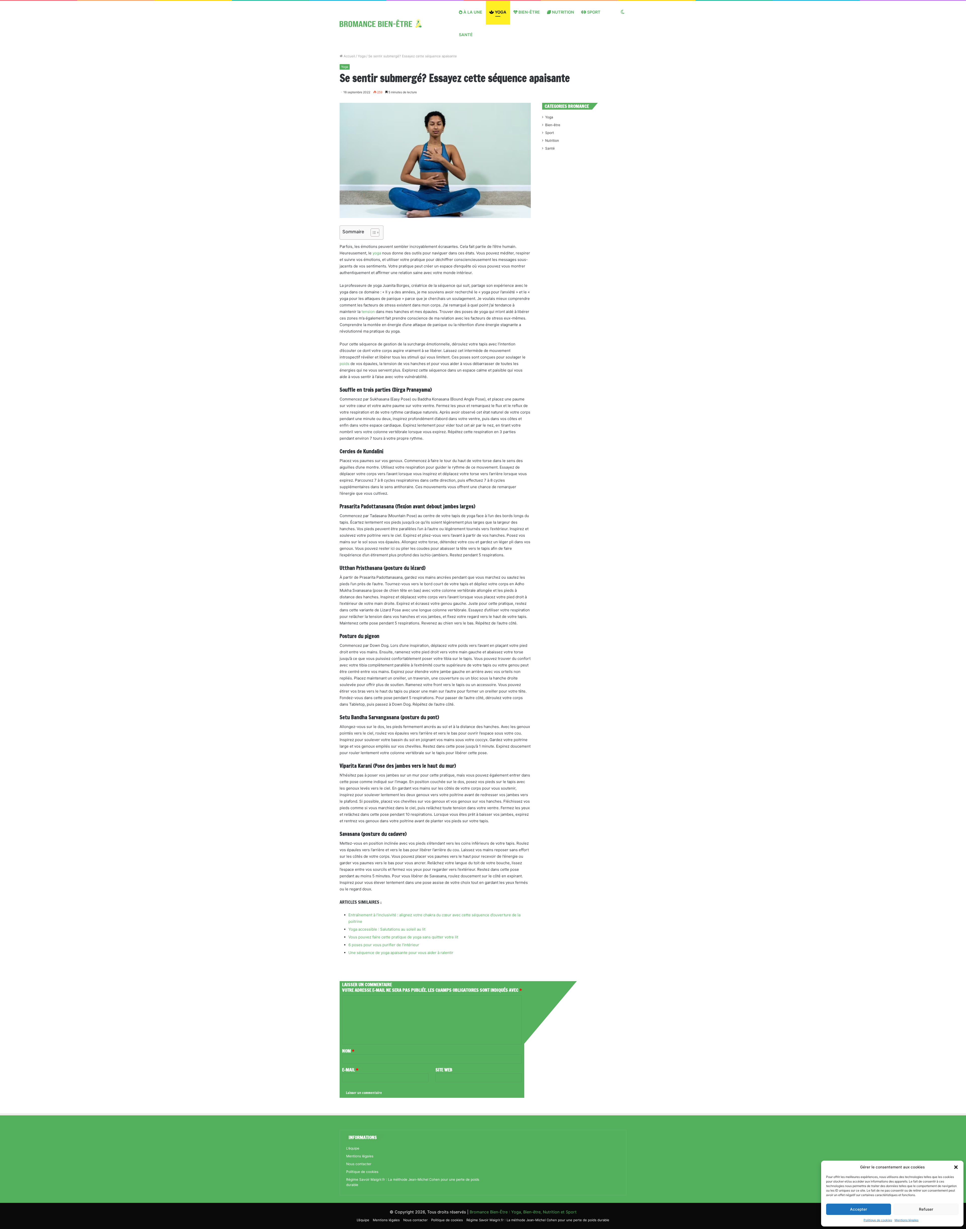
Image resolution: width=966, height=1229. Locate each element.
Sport (593, 12)
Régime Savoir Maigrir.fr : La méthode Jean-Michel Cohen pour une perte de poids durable (537, 1220)
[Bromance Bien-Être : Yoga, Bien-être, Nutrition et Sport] (384, 23)
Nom (348, 1051)
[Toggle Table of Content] (372, 232)
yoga (377, 253)
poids (344, 363)
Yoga (500, 12)
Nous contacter (358, 1164)
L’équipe (352, 1148)
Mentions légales (906, 1220)
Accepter (858, 1209)
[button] (955, 1167)
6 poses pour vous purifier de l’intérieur (383, 944)
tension (368, 311)
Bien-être (528, 12)
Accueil (349, 56)
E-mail (350, 1069)
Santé (466, 34)
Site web (443, 1069)
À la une (472, 12)
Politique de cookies (878, 1220)
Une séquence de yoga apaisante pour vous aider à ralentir (400, 952)
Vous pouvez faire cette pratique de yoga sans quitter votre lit (403, 937)
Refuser (926, 1209)
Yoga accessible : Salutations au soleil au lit (386, 929)
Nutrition (562, 12)
